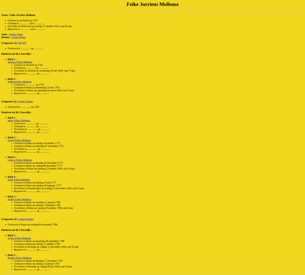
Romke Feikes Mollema (20, 258)
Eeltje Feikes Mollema (19, 179)
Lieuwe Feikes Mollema (20, 160)
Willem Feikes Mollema (19, 81)
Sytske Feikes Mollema (19, 199)
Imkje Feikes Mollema (19, 120)
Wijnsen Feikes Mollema (20, 62)
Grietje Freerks (25, 101)
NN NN (22, 43)
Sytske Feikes (19, 37)
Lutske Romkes (26, 219)
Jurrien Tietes (16, 34)
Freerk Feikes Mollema (19, 140)
